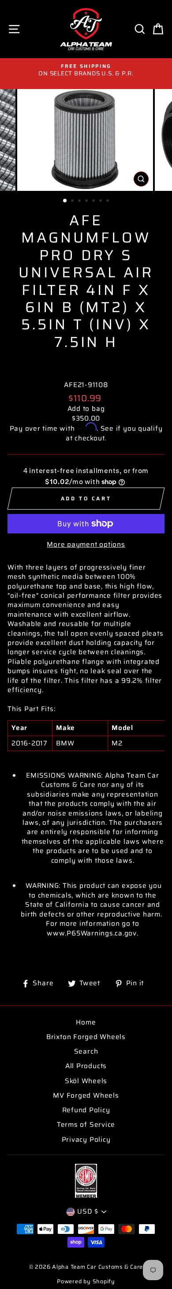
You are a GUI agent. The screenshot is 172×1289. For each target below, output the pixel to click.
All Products (86, 1066)
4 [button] (87, 201)
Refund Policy (86, 1110)
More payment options (86, 544)
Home (86, 1022)
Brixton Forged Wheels (86, 1037)
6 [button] (101, 201)
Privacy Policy (86, 1139)
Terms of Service (86, 1124)
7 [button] (108, 201)
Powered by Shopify (86, 1281)
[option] (86, 70)
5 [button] (94, 201)
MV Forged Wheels (86, 1095)
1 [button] (65, 201)
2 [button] (73, 201)
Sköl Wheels (86, 1081)
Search (86, 1051)
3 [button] (80, 201)
